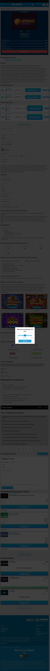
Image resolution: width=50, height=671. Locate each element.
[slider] (25, 335)
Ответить (25, 341)
